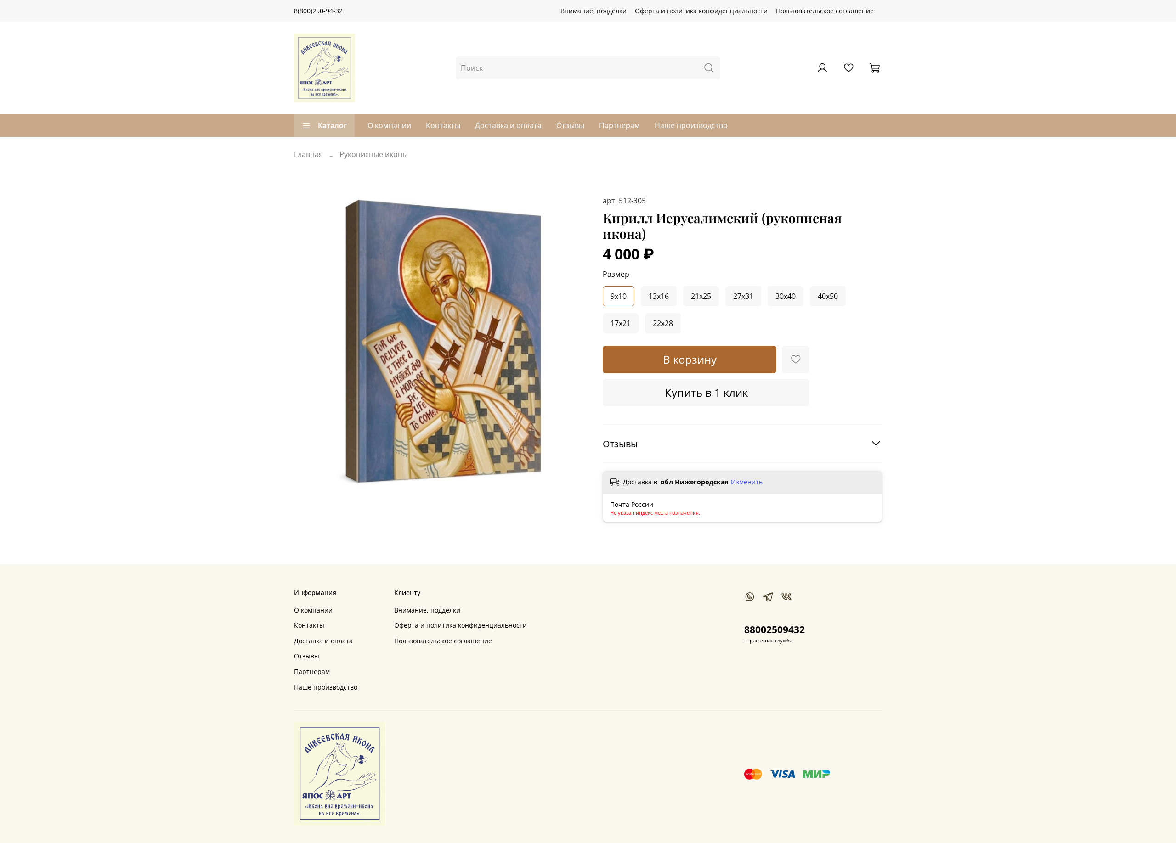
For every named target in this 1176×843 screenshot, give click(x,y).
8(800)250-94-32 (318, 10)
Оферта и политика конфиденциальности (701, 10)
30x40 (785, 296)
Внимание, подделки (593, 10)
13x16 (659, 296)
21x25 (701, 296)
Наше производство (691, 125)
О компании (389, 125)
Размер (616, 274)
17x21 (621, 323)
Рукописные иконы (373, 154)
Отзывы (570, 125)
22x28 (663, 323)
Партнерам (619, 125)
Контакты (443, 125)
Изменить (747, 482)
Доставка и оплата (508, 125)
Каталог (332, 125)
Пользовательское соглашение (825, 10)
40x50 (828, 296)
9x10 (619, 296)
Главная (308, 154)
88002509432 (774, 629)
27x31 (743, 296)
